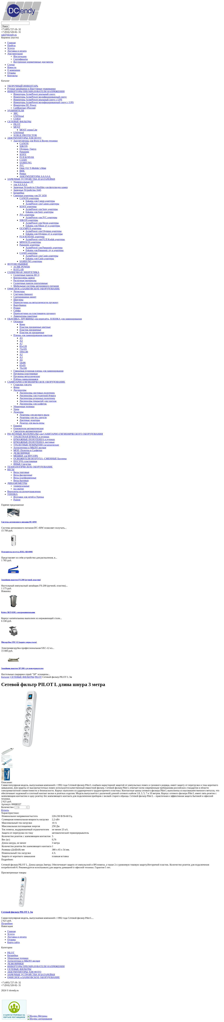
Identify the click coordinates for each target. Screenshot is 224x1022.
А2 (21, 354)
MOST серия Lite (28, 129)
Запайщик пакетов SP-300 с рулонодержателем (22, 668)
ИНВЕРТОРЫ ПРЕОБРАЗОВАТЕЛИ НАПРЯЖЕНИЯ (36, 91)
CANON (24, 143)
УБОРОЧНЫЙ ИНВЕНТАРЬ (22, 86)
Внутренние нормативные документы (33, 62)
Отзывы (11, 73)
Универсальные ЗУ (23, 182)
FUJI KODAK (27, 157)
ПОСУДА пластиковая (25, 461)
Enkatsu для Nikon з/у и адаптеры (43, 225)
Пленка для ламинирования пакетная (32, 335)
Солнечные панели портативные (30, 283)
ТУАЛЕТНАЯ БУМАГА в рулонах (31, 436)
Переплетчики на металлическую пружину (35, 302)
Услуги (11, 48)
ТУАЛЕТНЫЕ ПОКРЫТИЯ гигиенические (36, 445)
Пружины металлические (26, 376)
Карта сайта (13, 942)
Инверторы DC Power (24, 105)
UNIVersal (18, 116)
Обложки (18, 321)
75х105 (23, 349)
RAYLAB (18, 269)
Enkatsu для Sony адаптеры (39, 212)
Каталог (5, 677)
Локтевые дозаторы (30, 420)
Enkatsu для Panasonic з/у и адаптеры (45, 250)
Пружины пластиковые (25, 373)
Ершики (17, 425)
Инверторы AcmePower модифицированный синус (40, 97)
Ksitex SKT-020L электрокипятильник (18, 612)
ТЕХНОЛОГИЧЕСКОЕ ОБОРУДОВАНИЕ (30, 466)
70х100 (23, 368)
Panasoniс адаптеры (30, 245)
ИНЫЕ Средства (22, 464)
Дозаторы (18, 412)
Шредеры (18, 299)
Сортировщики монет (24, 297)
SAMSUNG (26, 162)
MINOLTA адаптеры (30, 242)
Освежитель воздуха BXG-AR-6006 (17, 552)
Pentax (23, 173)
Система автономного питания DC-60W (19, 522)
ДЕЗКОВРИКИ (21, 453)
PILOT (16, 124)
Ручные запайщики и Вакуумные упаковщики (31, 88)
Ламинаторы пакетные (25, 316)
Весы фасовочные (22, 475)
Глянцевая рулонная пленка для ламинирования (38, 371)
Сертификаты (20, 59)
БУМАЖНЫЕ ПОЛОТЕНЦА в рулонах (34, 439)
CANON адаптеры (29, 198)
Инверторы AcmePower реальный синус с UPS (37, 99)
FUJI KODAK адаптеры (32, 236)
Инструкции (20, 56)
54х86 (23, 362)
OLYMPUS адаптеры (30, 228)
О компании (13, 70)
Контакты (12, 75)
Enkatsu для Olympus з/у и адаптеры (44, 234)
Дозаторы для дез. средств (33, 417)
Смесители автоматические (27, 431)
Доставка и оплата (17, 51)
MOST (16, 127)
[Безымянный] (6, 779)
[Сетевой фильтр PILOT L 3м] (29, 746)
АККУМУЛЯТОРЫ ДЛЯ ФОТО (24, 138)
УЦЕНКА (12, 494)
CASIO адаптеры (28, 253)
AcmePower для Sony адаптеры (42, 209)
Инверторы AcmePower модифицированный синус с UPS (43, 102)
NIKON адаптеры (29, 220)
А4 (21, 340)
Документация (15, 53)
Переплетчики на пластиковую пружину (34, 313)
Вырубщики (19, 305)
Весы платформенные (24, 477)
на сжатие (18, 488)
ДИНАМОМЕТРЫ (17, 483)
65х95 (23, 365)
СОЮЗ (17, 119)
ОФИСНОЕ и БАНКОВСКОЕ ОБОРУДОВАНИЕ (33, 288)
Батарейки (18, 192)
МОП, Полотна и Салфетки (27, 450)
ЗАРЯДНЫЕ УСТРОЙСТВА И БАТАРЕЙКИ (31, 179)
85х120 (23, 346)
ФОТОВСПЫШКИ (17, 264)
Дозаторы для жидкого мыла (34, 414)
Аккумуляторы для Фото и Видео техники (35, 140)
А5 (21, 338)
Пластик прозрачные (30, 329)
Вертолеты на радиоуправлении (24, 491)
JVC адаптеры (27, 214)
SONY (23, 154)
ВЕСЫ (10, 469)
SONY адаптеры (28, 206)
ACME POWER (21, 266)
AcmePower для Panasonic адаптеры (44, 247)
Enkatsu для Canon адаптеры (40, 201)
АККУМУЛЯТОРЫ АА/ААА (35, 176)
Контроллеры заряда (24, 277)
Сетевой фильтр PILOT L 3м (17, 912)
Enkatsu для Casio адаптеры (40, 258)
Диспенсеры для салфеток (33, 403)
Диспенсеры (19, 390)
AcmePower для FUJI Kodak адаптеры (45, 239)
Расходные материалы (24, 280)
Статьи (11, 64)
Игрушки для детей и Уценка (28, 497)
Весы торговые (21, 472)
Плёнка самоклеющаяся (25, 379)
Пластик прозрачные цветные (35, 327)
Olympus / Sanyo (28, 149)
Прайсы (11, 45)
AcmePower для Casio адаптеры (42, 256)
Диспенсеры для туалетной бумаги (38, 395)
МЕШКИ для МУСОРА (25, 456)
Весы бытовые (21, 480)
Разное (16, 499)
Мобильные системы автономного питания (36, 286)
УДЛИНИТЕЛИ (15, 110)
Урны (16, 409)
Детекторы (19, 291)
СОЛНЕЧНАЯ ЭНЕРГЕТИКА (23, 272)
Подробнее (7, 923)
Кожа (22, 324)
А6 (21, 360)
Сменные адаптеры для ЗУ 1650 (30, 195)
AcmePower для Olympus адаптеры (44, 231)
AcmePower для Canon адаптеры (42, 203)
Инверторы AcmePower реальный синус (34, 94)
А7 (21, 343)
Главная (11, 42)
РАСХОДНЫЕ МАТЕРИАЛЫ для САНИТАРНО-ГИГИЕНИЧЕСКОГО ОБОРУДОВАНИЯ (55, 434)
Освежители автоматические (28, 428)
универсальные (21, 486)
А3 (21, 357)
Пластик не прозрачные (32, 332)
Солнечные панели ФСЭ (26, 275)
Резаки (16, 308)
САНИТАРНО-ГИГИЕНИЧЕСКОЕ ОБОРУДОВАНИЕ (36, 382)
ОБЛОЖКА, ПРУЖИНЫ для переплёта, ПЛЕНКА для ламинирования (44, 319)
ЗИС (15, 113)
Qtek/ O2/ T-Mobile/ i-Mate (33, 168)
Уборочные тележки (23, 406)
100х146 (24, 351)
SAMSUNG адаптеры (31, 261)
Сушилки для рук (22, 384)
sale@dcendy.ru (9, 34)
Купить (5, 810)
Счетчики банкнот (23, 294)
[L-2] (7, 754)
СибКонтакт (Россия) (24, 108)
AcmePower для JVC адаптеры (41, 217)
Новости (11, 67)
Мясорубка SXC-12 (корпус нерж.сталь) (19, 642)
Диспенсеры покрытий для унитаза (38, 401)
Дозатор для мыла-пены (32, 423)
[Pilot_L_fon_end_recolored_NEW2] (6, 767)
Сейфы (17, 310)
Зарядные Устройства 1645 (27, 190)
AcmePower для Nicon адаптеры (42, 223)
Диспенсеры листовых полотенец (37, 393)
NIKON (24, 146)
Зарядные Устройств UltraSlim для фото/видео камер (40, 187)
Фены (16, 387)
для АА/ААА (20, 184)
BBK (22, 171)
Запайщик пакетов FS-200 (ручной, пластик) (21, 580)
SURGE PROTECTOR (25, 135)
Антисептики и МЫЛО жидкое (29, 447)
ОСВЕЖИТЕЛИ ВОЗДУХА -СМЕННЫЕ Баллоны (40, 458)
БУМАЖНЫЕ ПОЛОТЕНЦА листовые (34, 442)
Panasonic (24, 151)
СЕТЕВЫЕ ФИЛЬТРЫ (19, 121)
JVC (22, 165)
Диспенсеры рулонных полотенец (37, 398)
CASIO (23, 160)
